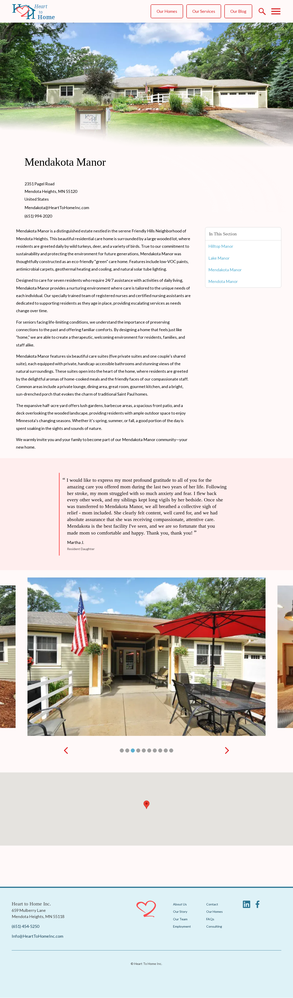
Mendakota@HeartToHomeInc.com (56, 207)
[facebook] (257, 906)
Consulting (214, 926)
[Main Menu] (275, 11)
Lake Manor (219, 258)
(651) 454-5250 (25, 926)
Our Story (180, 911)
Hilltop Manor (220, 246)
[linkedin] (246, 906)
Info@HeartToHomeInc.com (37, 936)
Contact (212, 904)
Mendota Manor (223, 281)
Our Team (180, 919)
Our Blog (238, 11)
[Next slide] (227, 750)
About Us (180, 904)
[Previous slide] (66, 750)
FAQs (210, 919)
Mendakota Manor (225, 269)
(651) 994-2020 (38, 215)
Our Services (203, 11)
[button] (122, 750)
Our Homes (167, 11)
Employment (182, 926)
